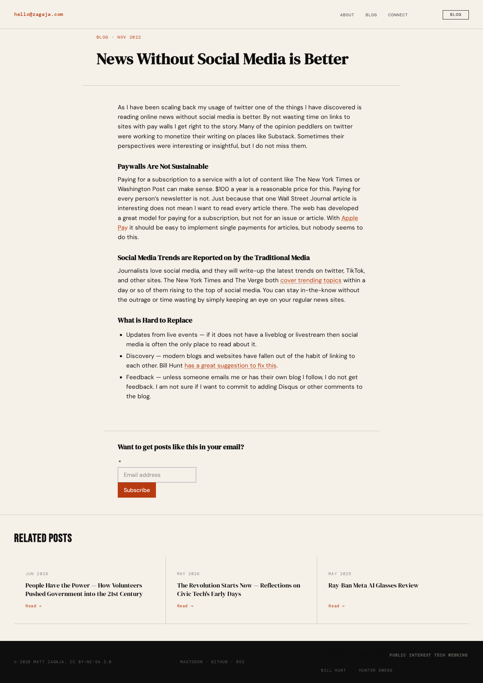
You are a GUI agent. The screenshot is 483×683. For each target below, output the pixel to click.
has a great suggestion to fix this (231, 365)
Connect (398, 15)
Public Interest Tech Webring (429, 655)
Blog (371, 15)
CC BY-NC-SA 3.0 (91, 661)
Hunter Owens (376, 670)
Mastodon (191, 661)
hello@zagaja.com (38, 14)
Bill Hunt (333, 670)
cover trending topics (311, 280)
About (347, 15)
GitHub (219, 661)
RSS (240, 661)
